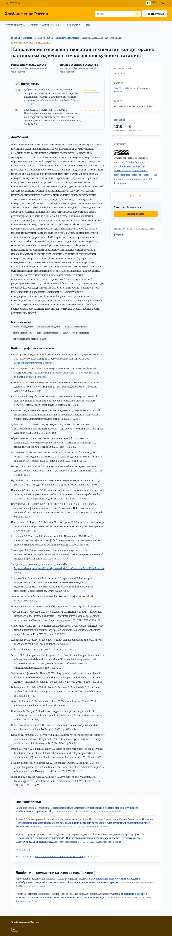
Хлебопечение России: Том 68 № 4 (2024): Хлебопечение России (87, 811)
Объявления (73, 24)
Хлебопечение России (26, 13)
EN (154, 3)
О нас (87, 24)
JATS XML (136, 195)
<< (17, 849)
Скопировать (92, 90)
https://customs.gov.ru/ (89, 606)
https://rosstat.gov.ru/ (25, 600)
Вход (163, 3)
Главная (15, 37)
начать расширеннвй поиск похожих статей (59, 856)
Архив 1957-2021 (51, 24)
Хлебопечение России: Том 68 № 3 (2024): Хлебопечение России (87, 841)
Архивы (33, 24)
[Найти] (137, 14)
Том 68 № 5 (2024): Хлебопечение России (57, 37)
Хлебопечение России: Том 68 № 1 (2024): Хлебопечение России (75, 826)
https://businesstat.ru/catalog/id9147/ (34, 362)
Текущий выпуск (15, 24)
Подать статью (155, 13)
